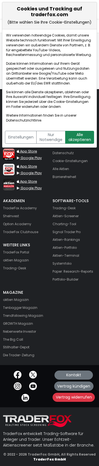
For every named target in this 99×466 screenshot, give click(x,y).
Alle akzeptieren (79, 137)
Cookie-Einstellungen (71, 102)
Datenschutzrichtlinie (23, 120)
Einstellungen (21, 137)
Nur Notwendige (51, 137)
